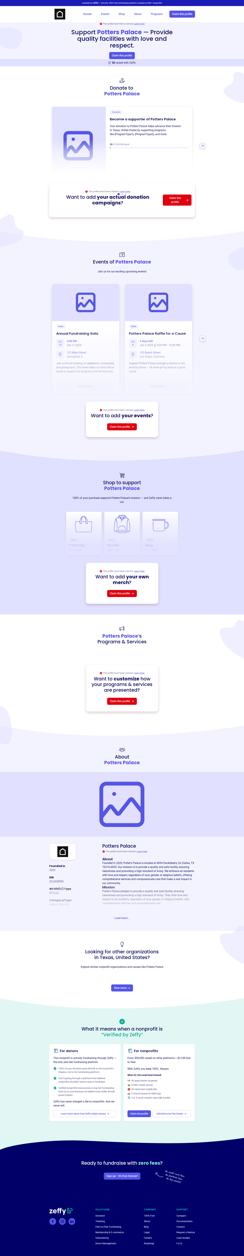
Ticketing (100, 1221)
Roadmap (149, 1243)
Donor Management (105, 1243)
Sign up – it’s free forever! (122, 1176)
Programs (157, 14)
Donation (100, 1215)
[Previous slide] (42, 146)
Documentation (184, 1221)
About (137, 14)
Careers (148, 1238)
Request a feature (185, 1232)
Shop (122, 14)
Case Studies (183, 1238)
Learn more (139, 23)
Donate (87, 14)
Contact (180, 1226)
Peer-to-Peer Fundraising (108, 1226)
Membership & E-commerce (109, 1232)
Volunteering (102, 1238)
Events (105, 14)
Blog (146, 1226)
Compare (181, 1215)
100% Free (149, 1215)
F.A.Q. (179, 1243)
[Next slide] (203, 146)
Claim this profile (182, 14)
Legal (147, 1232)
